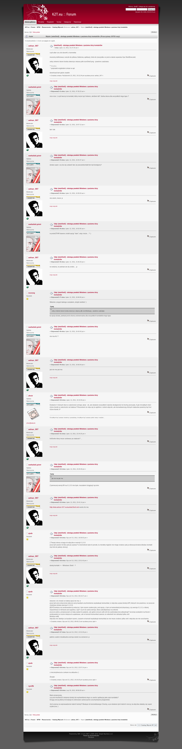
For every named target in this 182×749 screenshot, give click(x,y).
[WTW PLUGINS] (27, 76)
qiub (30, 533)
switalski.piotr (34, 87)
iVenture (91, 737)
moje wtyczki (53, 81)
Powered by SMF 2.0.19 (77, 734)
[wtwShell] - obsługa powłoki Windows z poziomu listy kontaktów (78, 45)
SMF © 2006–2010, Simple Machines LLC (99, 734)
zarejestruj (151, 6)
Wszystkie (36, 32)
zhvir (30, 396)
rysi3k (31, 686)
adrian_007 (74, 27)
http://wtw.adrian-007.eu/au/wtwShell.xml (64, 507)
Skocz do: (133, 725)
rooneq (31, 293)
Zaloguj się (141, 6)
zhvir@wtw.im (30, 423)
